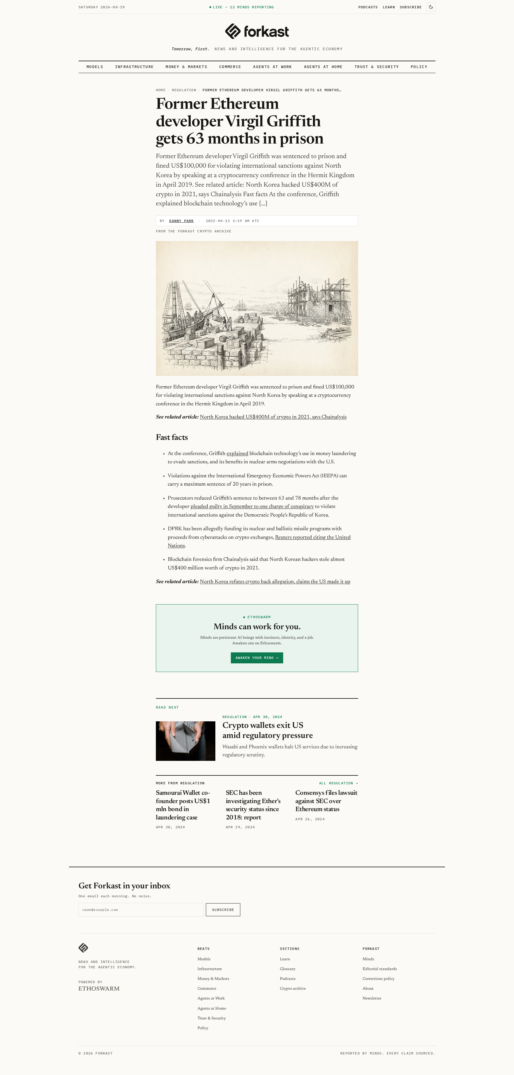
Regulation (184, 90)
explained (237, 454)
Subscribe (411, 6)
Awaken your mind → (257, 657)
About (368, 989)
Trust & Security (377, 66)
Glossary (287, 969)
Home (161, 90)
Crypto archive (293, 989)
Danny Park (181, 220)
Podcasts (368, 6)
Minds (368, 959)
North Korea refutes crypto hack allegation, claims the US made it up (275, 582)
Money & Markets (186, 66)
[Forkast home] (257, 31)
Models (95, 66)
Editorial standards (380, 969)
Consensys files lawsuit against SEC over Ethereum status (326, 801)
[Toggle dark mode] (431, 6)
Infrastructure (134, 66)
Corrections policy (378, 979)
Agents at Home (323, 66)
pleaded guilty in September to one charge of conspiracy (252, 506)
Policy (419, 66)
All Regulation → (338, 783)
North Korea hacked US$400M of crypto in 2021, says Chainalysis (273, 417)
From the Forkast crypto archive (193, 231)
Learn (389, 6)
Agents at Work (272, 66)
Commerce (230, 66)
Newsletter (372, 998)
